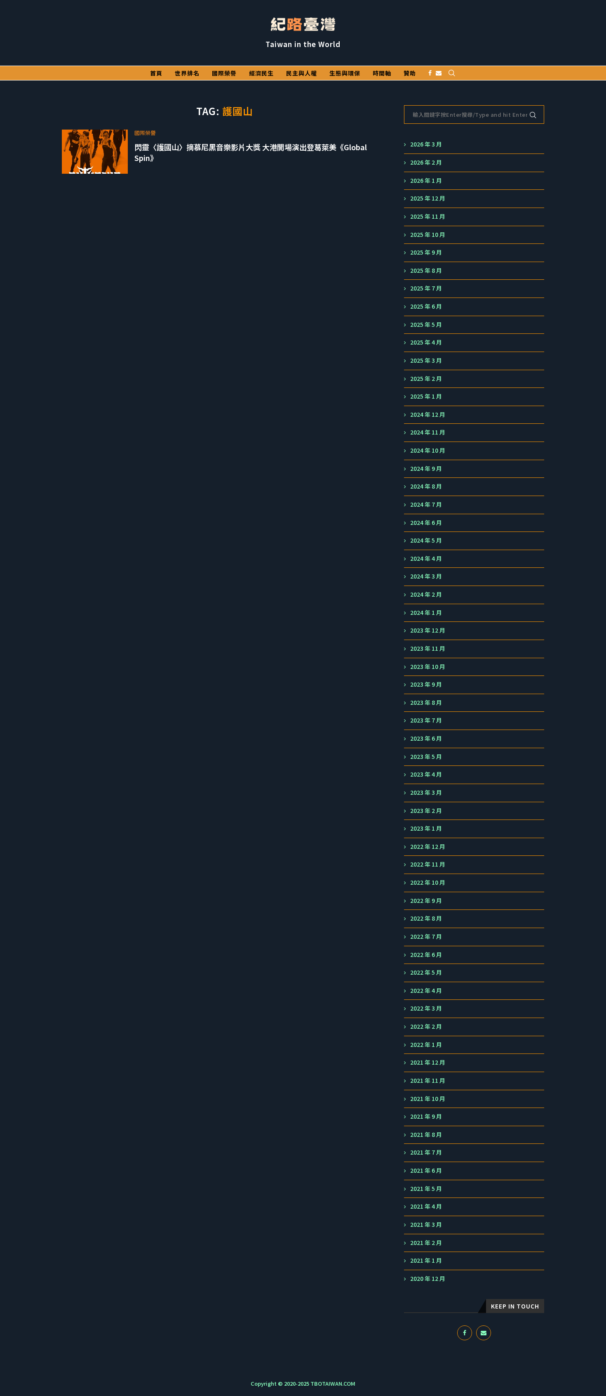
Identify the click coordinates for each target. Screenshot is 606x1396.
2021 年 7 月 (426, 1152)
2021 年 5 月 (426, 1189)
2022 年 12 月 (427, 846)
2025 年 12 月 (427, 198)
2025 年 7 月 (426, 288)
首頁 (156, 73)
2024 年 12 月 (427, 414)
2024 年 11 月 (427, 432)
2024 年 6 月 (426, 523)
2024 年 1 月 (426, 613)
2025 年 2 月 (426, 379)
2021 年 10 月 (427, 1099)
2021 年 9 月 (426, 1116)
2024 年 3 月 (426, 576)
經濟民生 (261, 73)
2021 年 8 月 (426, 1135)
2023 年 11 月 (427, 648)
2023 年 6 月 (426, 738)
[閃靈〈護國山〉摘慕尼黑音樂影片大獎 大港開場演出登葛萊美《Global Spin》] (95, 152)
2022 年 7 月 (426, 936)
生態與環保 (344, 73)
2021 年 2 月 (426, 1243)
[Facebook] (430, 73)
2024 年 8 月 (426, 486)
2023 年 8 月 (426, 702)
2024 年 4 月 (426, 558)
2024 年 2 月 (426, 594)
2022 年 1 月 (426, 1045)
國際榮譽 (224, 73)
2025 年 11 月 (427, 216)
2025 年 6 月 (426, 306)
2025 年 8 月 (426, 270)
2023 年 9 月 (426, 684)
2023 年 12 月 (427, 630)
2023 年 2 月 (426, 811)
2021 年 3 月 (426, 1224)
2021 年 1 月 (426, 1260)
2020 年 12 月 (427, 1279)
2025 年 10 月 (427, 235)
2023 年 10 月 (427, 667)
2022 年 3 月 (426, 1008)
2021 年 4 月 (426, 1206)
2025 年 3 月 (426, 360)
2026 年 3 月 (426, 144)
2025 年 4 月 (426, 342)
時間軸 (382, 73)
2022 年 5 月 (426, 972)
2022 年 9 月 (426, 901)
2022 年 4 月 (426, 990)
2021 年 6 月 (426, 1170)
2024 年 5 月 (426, 540)
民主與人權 (301, 73)
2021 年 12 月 (427, 1062)
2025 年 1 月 (426, 396)
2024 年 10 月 (427, 450)
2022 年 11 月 (427, 864)
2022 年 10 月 (427, 882)
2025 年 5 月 (426, 324)
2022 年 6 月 (426, 955)
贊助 (410, 73)
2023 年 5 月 (426, 757)
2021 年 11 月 (427, 1080)
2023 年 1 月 (426, 828)
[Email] (439, 73)
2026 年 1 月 (426, 180)
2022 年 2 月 (426, 1026)
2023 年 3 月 (426, 792)
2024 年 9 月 (426, 468)
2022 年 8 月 (426, 918)
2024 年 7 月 (426, 504)
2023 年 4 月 (426, 774)
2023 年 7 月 (426, 720)
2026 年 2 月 (426, 162)
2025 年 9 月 (426, 252)
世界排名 (187, 73)
